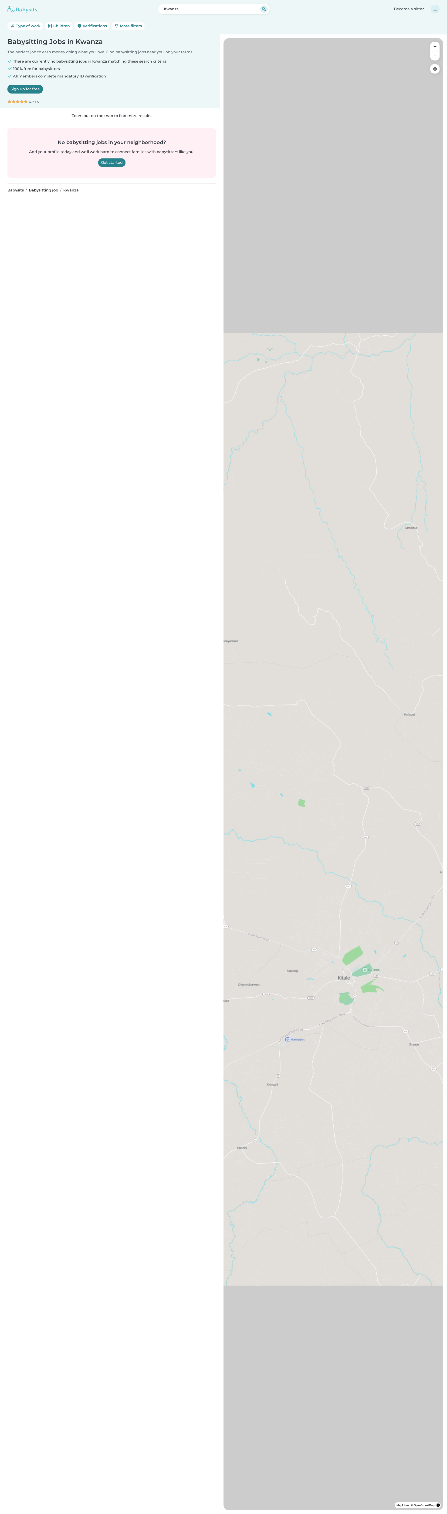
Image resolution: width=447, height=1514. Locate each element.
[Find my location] (435, 69)
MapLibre (402, 1505)
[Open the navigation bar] (435, 9)
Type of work (28, 26)
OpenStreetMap (424, 1505)
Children (61, 26)
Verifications (94, 26)
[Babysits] (22, 9)
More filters (130, 26)
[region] (333, 774)
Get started (112, 162)
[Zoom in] (435, 46)
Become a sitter (409, 9)
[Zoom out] (435, 55)
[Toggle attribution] (438, 1505)
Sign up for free (25, 89)
